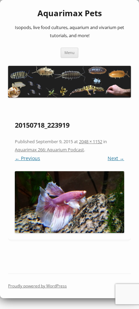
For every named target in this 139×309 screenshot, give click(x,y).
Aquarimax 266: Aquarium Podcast (49, 150)
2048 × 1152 (90, 141)
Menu (69, 52)
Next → (116, 158)
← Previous (27, 158)
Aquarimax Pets (69, 13)
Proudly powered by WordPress (37, 286)
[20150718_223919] (69, 202)
